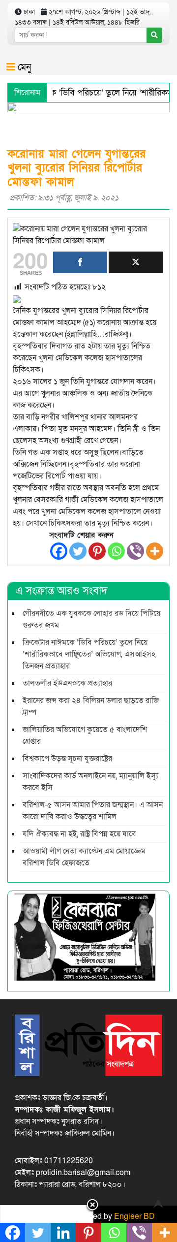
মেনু (23, 67)
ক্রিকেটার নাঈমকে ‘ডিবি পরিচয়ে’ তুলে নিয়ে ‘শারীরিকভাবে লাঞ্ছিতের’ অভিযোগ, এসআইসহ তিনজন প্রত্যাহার (89, 654)
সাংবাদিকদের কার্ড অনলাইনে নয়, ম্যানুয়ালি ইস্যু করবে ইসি (90, 781)
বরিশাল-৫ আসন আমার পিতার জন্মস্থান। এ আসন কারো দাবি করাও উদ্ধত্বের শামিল (93, 810)
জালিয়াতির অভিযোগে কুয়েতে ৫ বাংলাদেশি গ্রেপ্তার (85, 735)
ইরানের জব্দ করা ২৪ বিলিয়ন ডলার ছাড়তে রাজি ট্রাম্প (91, 706)
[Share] (80, 262)
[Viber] (135, 551)
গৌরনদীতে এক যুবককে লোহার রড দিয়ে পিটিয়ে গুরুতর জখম (91, 619)
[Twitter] (78, 551)
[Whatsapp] (116, 551)
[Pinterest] (97, 551)
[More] (154, 551)
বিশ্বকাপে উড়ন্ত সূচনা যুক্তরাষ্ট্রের (67, 758)
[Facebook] (58, 551)
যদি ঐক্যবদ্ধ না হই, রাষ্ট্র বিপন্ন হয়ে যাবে (79, 833)
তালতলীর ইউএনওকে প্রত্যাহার (67, 683)
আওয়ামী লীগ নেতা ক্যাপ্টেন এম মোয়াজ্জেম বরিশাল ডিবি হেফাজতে (84, 857)
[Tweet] (136, 262)
